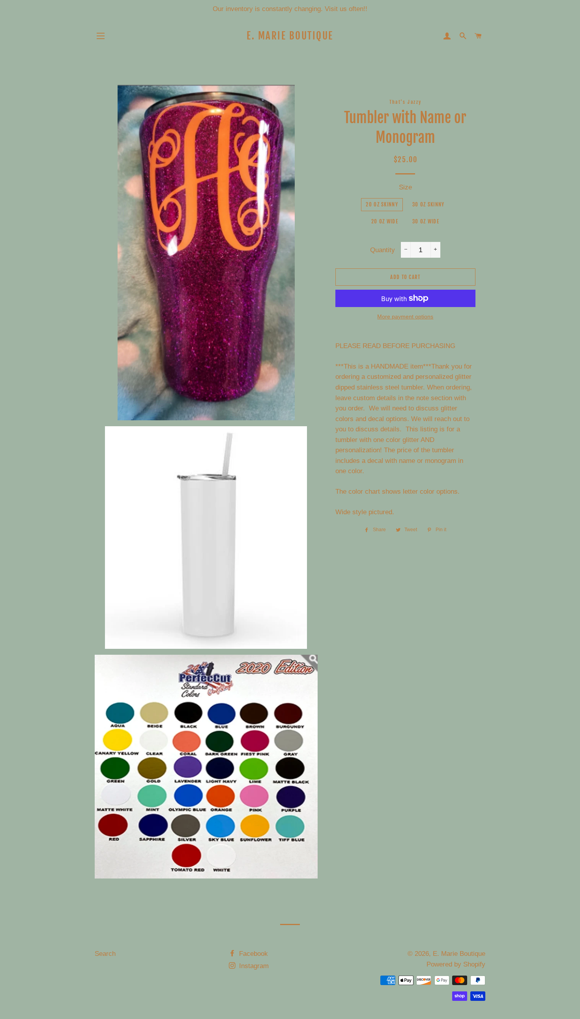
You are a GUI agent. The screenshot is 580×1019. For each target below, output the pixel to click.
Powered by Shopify (456, 964)
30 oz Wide (425, 221)
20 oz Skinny (382, 204)
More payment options (405, 316)
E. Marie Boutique (290, 36)
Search (105, 953)
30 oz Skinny (428, 204)
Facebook (252, 953)
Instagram (253, 966)
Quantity (382, 250)
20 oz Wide (384, 221)
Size (405, 187)
